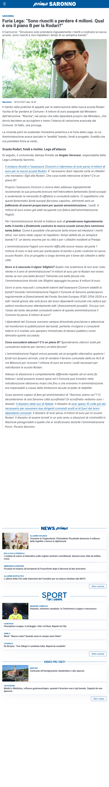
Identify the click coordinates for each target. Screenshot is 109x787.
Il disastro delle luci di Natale (34, 404)
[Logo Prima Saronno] (54, 4)
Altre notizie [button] (98, 586)
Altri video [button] (98, 698)
